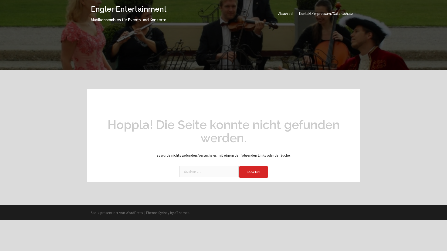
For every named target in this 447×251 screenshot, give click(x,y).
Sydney (163, 212)
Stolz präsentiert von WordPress (117, 212)
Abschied (285, 14)
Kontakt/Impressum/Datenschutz (326, 14)
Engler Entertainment (129, 9)
